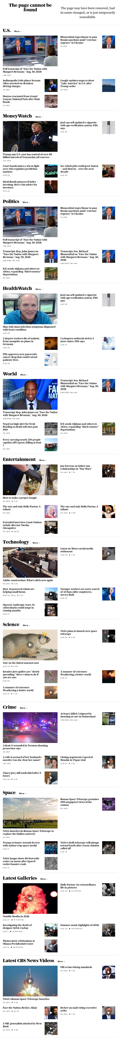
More (17, 31)
